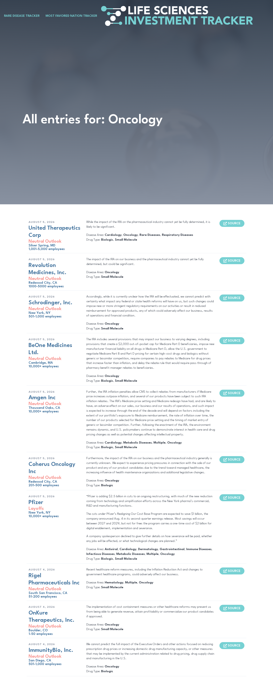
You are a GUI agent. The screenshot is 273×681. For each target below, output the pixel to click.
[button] (231, 223)
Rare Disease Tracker (22, 16)
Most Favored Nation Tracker (71, 16)
